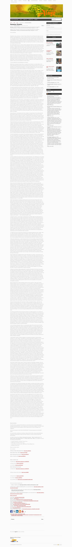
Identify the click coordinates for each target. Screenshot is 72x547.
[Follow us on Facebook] (11, 511)
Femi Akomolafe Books (34, 0)
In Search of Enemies (50, 82)
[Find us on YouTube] (22, 511)
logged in (16, 531)
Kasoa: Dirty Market (49, 42)
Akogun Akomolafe (16, 25)
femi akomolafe (31, 514)
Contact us (20, 0)
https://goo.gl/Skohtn (27, 450)
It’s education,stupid (50, 86)
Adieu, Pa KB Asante (49, 58)
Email (47, 30)
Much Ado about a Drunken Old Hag (53, 106)
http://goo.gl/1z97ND (20, 475)
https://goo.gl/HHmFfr (25, 454)
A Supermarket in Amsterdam (49, 51)
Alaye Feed (50, 93)
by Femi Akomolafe (25, 514)
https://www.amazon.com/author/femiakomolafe (24, 499)
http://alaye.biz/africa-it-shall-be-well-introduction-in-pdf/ (29, 484)
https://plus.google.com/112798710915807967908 (21, 504)
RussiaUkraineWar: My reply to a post (53, 84)
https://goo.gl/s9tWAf (25, 472)
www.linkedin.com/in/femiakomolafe (20, 505)
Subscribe (40, 0)
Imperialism (50, 0)
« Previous (12, 519)
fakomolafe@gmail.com (16, 507)
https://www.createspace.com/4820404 (22, 461)
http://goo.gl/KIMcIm (18, 477)
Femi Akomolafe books (36, 514)
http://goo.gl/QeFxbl (20, 463)
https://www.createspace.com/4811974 (22, 468)
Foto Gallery (25, 0)
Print (43, 25)
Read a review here (13, 495)
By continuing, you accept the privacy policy (53, 35)
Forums (35, 19)
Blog (28, 0)
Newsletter (45, 0)
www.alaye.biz (16, 498)
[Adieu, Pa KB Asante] (59, 61)
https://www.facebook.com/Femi (19, 503)
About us (15, 0)
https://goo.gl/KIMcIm (22, 456)
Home (12, 0)
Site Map (54, 0)
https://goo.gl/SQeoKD (19, 465)
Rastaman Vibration (16, 24)
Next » (42, 519)
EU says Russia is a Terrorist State (53, 77)
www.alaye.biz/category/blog (19, 497)
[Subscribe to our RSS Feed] (20, 511)
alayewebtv (12, 514)
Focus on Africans (14, 19)
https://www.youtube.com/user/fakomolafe (24, 506)
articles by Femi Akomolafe (18, 514)
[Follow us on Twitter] (14, 511)
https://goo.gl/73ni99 (23, 452)
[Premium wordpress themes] (61, 545)
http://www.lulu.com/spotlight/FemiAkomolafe (25, 479)
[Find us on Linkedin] (17, 511)
